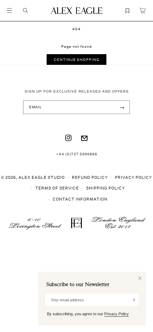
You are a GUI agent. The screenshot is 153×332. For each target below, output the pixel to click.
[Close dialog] (139, 278)
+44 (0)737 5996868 (76, 153)
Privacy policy (133, 177)
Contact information (80, 199)
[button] (9, 10)
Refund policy (90, 177)
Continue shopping (76, 59)
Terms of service (57, 188)
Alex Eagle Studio (42, 177)
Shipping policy (105, 188)
